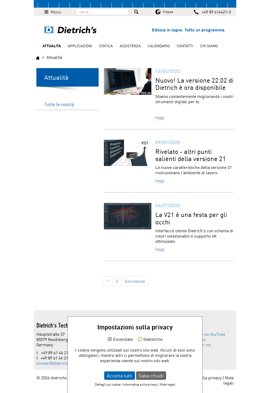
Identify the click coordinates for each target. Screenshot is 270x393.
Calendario (159, 46)
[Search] (136, 12)
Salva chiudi (151, 375)
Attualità (51, 46)
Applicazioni (80, 46)
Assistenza (130, 46)
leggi (160, 117)
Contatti (185, 46)
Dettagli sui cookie (107, 384)
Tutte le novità (59, 104)
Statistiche (152, 339)
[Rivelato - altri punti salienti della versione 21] (127, 152)
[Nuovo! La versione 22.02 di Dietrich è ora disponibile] (127, 80)
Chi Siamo (209, 46)
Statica (106, 46)
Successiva (134, 281)
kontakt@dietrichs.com (57, 363)
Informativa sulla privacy (140, 384)
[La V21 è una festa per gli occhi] (127, 215)
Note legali (228, 380)
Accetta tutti (119, 375)
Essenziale (123, 339)
